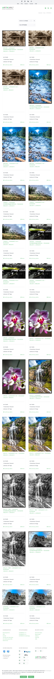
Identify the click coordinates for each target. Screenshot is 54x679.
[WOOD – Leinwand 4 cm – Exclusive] (40, 38)
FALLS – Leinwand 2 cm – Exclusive (40, 453)
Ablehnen (31, 676)
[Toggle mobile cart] (45, 8)
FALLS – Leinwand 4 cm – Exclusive (13, 453)
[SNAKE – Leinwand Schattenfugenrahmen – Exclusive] (40, 232)
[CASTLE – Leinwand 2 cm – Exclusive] (40, 597)
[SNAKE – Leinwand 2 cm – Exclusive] (40, 271)
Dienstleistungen (38, 632)
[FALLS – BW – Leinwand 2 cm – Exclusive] (14, 548)
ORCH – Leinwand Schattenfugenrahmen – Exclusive (13, 338)
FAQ (4, 634)
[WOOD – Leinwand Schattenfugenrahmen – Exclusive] (14, 38)
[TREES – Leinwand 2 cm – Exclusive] (14, 232)
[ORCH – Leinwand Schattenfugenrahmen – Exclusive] (14, 319)
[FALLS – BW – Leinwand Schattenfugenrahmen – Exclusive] (14, 490)
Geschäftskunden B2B (7, 639)
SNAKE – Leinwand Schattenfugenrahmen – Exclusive (39, 242)
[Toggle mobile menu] (51, 8)
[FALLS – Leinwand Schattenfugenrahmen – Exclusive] (40, 376)
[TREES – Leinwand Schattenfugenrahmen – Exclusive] (14, 193)
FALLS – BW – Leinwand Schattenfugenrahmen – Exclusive (13, 510)
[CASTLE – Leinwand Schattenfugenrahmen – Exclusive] (40, 539)
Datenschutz (5, 640)
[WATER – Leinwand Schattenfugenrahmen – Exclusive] (40, 87)
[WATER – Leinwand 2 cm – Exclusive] (40, 144)
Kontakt (4, 635)
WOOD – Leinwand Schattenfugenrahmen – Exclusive (13, 48)
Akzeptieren (23, 676)
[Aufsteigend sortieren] (34, 20)
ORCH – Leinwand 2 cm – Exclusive (13, 396)
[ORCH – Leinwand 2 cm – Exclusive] (14, 376)
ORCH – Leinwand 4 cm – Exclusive (40, 338)
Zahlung (36, 635)
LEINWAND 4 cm (22, 634)
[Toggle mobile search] (48, 8)
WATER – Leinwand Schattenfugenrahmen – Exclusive (39, 106)
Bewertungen (37, 634)
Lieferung (37, 637)
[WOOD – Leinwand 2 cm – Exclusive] (14, 77)
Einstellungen (48, 670)
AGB (36, 639)
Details (23, 64)
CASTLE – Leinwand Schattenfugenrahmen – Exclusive (39, 549)
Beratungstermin (6, 632)
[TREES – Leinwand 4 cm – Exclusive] (40, 193)
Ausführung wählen (8, 64)
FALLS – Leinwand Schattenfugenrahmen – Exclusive (39, 396)
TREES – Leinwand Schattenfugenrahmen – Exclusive (13, 203)
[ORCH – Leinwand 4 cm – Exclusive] (40, 319)
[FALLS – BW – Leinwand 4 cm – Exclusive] (40, 490)
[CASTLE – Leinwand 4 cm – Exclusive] (14, 597)
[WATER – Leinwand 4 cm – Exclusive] (14, 144)
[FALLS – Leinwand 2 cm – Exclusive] (40, 434)
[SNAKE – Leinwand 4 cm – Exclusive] (14, 271)
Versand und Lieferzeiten (8, 637)
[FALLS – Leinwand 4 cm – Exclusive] (14, 434)
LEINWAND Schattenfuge (24, 635)
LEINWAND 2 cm (22, 632)
